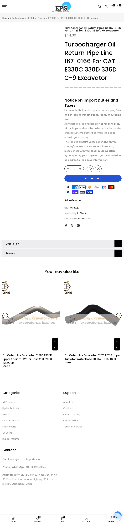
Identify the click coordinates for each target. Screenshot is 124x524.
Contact (68, 408)
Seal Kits (7, 414)
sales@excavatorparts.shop (25, 459)
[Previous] (5, 315)
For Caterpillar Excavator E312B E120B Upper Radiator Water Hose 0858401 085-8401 (92, 357)
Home (5, 18)
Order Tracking (71, 414)
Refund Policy (70, 420)
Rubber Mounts (10, 439)
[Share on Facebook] (65, 225)
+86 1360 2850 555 (36, 467)
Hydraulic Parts (10, 408)
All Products (84, 218)
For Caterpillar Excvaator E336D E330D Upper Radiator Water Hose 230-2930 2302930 (27, 359)
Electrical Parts (10, 420)
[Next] (119, 315)
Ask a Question (73, 200)
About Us (68, 402)
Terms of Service (73, 426)
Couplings (8, 432)
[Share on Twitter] (72, 225)
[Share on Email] (78, 225)
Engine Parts (9, 426)
